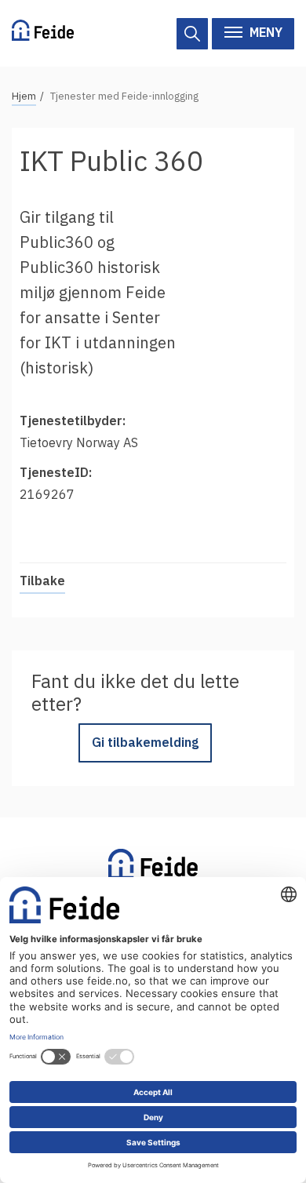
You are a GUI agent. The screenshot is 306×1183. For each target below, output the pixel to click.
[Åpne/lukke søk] (192, 33)
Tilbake (42, 580)
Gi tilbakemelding (145, 742)
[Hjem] (43, 33)
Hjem (24, 96)
